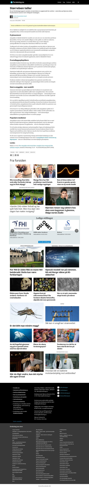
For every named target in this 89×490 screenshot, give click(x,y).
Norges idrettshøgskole (41, 466)
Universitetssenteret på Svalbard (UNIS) (68, 472)
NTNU (37, 438)
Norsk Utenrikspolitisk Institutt (42, 473)
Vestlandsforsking (63, 474)
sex (17, 152)
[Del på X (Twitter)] (13, 155)
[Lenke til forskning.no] (32, 1)
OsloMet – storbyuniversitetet (42, 479)
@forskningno (64, 387)
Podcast (68, 2)
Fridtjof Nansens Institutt (17, 449)
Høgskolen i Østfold (16, 456)
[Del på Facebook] (11, 155)
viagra (12, 152)
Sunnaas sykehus (63, 452)
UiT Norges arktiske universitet (66, 460)
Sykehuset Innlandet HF (65, 454)
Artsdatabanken (15, 433)
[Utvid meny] (78, 2)
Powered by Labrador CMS (44, 486)
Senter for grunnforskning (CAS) (66, 442)
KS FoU (13, 465)
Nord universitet (39, 455)
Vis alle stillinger (44, 242)
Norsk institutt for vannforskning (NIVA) (44, 477)
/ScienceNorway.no (65, 396)
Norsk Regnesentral (40, 470)
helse (27, 152)
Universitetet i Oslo (64, 467)
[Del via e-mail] (18, 155)
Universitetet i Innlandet (65, 465)
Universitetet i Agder (64, 461)
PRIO (61, 431)
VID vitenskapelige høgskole (66, 478)
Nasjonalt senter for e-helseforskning (44, 446)
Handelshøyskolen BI (16, 450)
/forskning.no (63, 390)
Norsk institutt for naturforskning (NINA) (44, 475)
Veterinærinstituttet (64, 476)
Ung (64, 2)
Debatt (59, 2)
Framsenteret (15, 447)
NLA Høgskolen (39, 429)
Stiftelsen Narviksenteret (65, 450)
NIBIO (13, 476)
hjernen (21, 152)
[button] (12, 231)
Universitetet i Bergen (64, 463)
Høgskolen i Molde (16, 454)
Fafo (13, 440)
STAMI (61, 447)
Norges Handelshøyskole (41, 461)
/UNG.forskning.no (65, 393)
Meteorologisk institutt (17, 472)
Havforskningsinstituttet (17, 452)
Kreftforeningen (15, 467)
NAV (13, 474)
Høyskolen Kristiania (16, 461)
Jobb (73, 2)
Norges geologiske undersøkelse (43, 464)
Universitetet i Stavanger (65, 469)
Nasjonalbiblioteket (40, 439)
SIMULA (61, 438)
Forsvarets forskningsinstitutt (18, 445)
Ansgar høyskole (15, 429)
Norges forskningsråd (40, 462)
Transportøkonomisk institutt (66, 458)
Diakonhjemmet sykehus (17, 435)
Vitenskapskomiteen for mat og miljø (67, 480)
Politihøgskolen (63, 429)
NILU (13, 481)
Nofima (37, 453)
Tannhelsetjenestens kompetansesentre (68, 456)
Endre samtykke (17, 421)
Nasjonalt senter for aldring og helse (43, 444)
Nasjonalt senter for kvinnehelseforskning (45, 448)
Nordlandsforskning (40, 457)
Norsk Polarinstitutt (40, 468)
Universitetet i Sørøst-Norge (65, 471)
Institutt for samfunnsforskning (19, 463)
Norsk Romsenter (39, 471)
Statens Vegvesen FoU (64, 449)
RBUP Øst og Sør (63, 433)
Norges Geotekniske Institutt (42, 459)
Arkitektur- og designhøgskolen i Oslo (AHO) (21, 431)
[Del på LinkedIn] (15, 155)
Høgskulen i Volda (16, 458)
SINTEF (61, 440)
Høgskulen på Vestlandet (17, 460)
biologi (32, 152)
